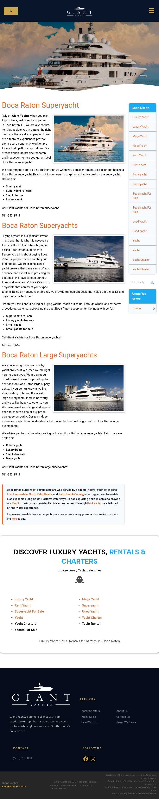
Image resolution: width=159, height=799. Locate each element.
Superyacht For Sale (142, 195)
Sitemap (54, 785)
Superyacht (140, 174)
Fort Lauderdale (17, 494)
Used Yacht (140, 221)
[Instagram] (93, 759)
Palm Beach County (71, 494)
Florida (137, 308)
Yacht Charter (141, 259)
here (14, 518)
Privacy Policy (86, 785)
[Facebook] (86, 759)
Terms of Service (58, 788)
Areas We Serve (68, 785)
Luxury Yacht (141, 117)
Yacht (15, 503)
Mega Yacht (140, 136)
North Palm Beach (40, 494)
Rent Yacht (94, 503)
